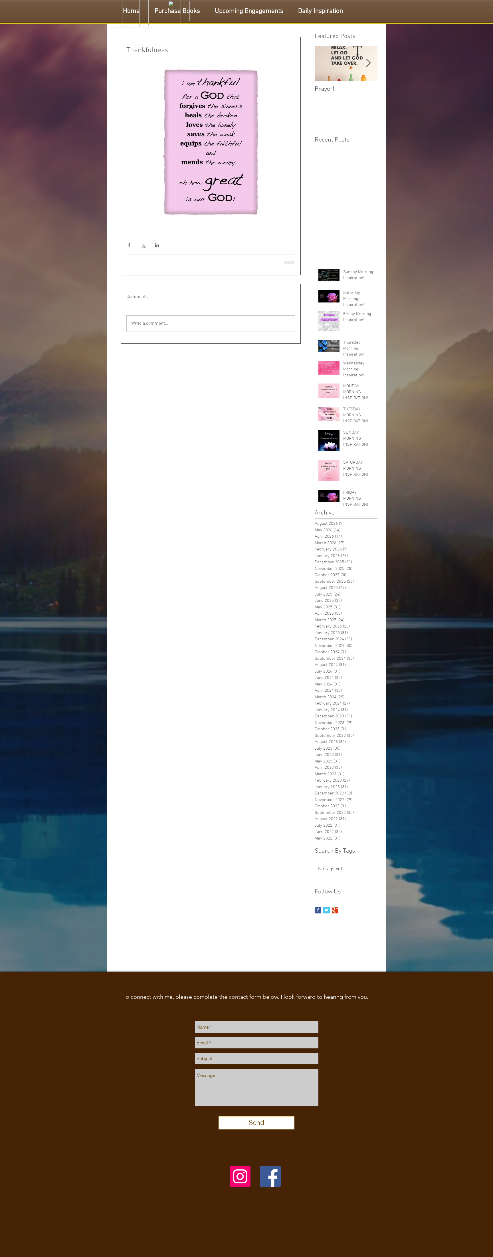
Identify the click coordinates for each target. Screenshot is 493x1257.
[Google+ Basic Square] (335, 914)
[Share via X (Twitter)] (143, 245)
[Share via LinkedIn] (157, 245)
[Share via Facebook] (129, 245)
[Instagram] (240, 1180)
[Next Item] (368, 63)
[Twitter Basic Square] (326, 914)
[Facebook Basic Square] (318, 914)
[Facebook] (270, 1180)
